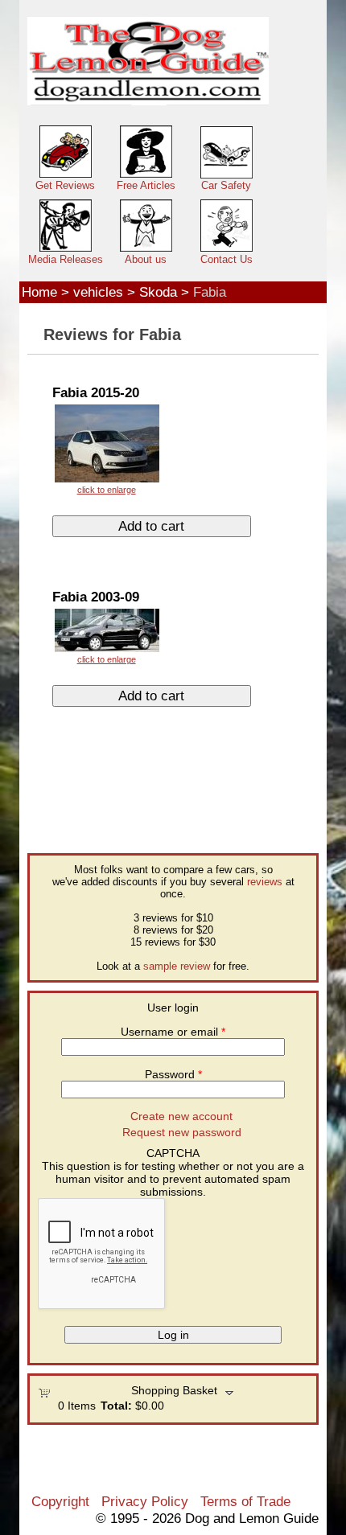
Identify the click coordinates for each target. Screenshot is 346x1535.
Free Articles (146, 185)
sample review (176, 966)
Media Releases (65, 259)
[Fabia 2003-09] (106, 635)
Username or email (173, 1031)
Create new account (181, 1116)
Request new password (181, 1132)
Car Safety (226, 185)
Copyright (60, 1501)
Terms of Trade (245, 1501)
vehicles (98, 292)
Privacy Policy (144, 1501)
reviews (264, 882)
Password (173, 1074)
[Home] (148, 61)
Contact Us (226, 259)
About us (146, 259)
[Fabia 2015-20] (106, 448)
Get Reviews (65, 185)
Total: (116, 1405)
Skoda (158, 292)
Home (39, 292)
